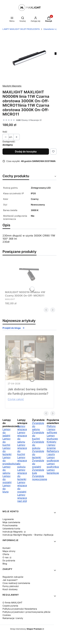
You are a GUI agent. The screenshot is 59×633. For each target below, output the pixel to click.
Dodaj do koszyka (26, 151)
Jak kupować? (10, 580)
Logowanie (8, 519)
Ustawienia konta (11, 528)
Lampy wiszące (22, 428)
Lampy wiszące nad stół (22, 498)
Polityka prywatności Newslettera (20, 608)
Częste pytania (10, 605)
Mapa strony (9, 551)
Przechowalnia (10, 525)
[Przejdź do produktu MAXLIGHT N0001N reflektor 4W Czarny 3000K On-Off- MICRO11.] (29, 273)
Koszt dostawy (10, 589)
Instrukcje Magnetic (13, 531)
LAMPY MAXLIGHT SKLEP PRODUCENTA (21, 29)
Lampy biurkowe (52, 437)
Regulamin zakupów (13, 576)
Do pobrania (9, 560)
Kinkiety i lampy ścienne (51, 445)
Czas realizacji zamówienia (16, 583)
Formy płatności (11, 586)
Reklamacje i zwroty (13, 618)
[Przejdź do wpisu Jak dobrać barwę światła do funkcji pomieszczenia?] (29, 357)
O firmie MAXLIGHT (12, 602)
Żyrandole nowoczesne (39, 477)
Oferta (6, 554)
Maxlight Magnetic (12, 85)
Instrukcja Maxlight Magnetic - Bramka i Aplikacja (28, 534)
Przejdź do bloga (12, 328)
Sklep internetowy (26, 629)
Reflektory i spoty (53, 453)
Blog (5, 563)
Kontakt (6, 548)
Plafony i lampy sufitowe (52, 429)
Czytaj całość (16, 399)
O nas (6, 557)
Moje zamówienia (11, 522)
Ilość (5, 131)
